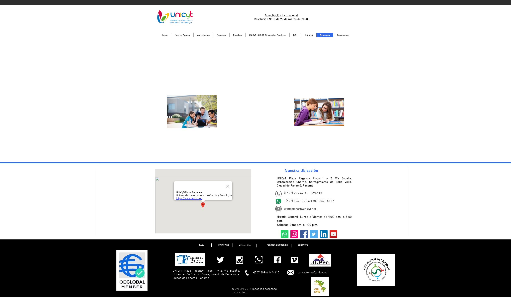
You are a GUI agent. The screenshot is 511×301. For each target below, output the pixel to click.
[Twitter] (314, 234)
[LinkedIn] (324, 234)
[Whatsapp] (284, 234)
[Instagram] (294, 234)
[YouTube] (333, 234)
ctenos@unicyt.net (303, 209)
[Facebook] (304, 234)
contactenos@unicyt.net (313, 272)
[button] (201, 245)
